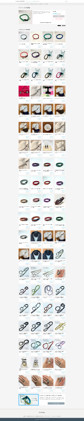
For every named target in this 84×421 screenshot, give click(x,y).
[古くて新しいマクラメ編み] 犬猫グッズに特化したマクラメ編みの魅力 (51, 395)
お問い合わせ (59, 416)
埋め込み (64, 25)
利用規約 (24, 416)
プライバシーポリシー (47, 416)
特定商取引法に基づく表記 (39, 416)
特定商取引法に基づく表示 (30, 416)
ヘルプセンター (53, 416)
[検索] (32, 1)
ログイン (67, 1)
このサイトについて (36, 1)
